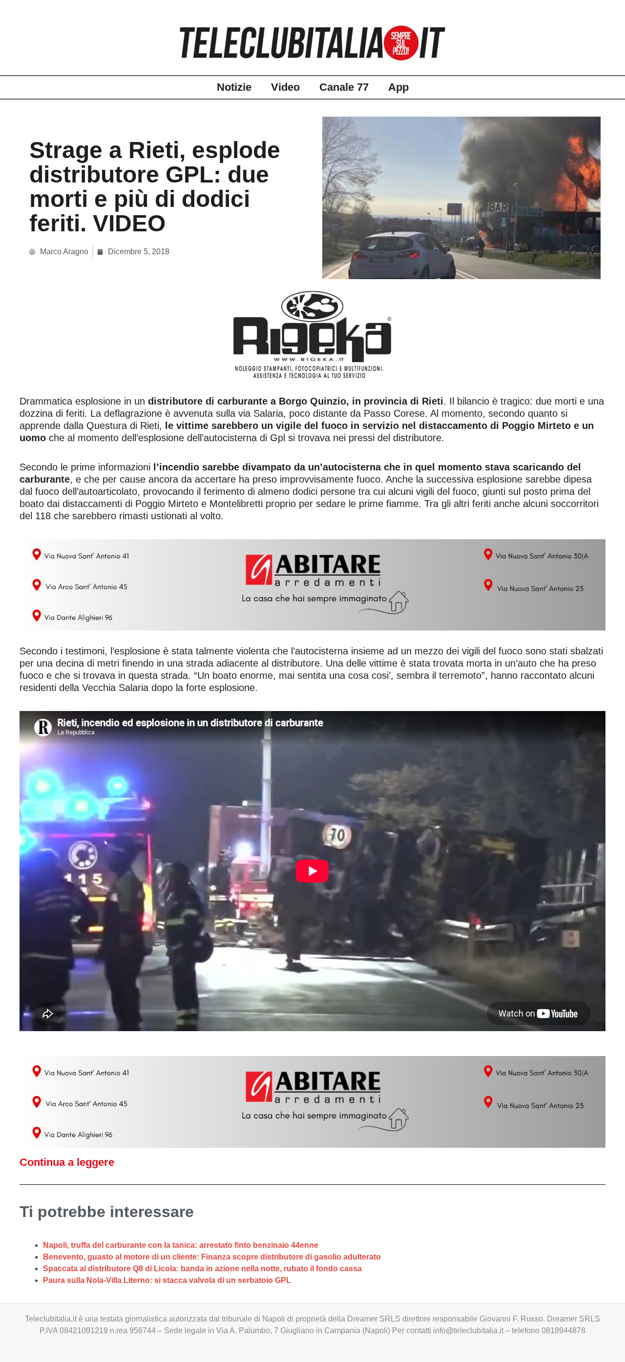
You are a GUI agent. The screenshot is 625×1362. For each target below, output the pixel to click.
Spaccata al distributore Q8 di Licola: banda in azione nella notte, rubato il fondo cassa (202, 1268)
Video (285, 87)
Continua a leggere (67, 1162)
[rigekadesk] (312, 334)
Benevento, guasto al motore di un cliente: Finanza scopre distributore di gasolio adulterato (212, 1257)
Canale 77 (344, 87)
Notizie (234, 87)
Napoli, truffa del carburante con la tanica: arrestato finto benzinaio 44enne (180, 1245)
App (398, 87)
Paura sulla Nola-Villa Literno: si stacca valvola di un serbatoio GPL (167, 1280)
